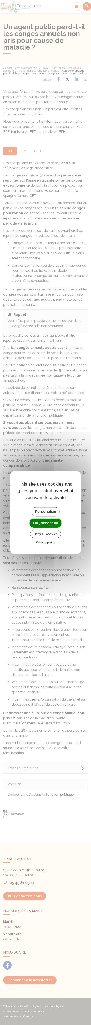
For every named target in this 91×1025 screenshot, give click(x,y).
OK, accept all (45, 523)
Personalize (45, 511)
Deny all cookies (46, 534)
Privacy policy (45, 542)
